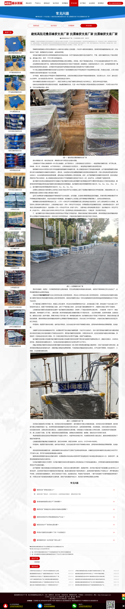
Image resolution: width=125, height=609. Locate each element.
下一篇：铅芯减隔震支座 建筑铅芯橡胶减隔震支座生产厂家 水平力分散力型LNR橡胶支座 (51, 554)
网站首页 (29, 3)
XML (73, 597)
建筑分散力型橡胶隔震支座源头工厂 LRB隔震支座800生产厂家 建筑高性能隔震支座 (50, 585)
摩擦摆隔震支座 (76, 600)
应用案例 (65, 3)
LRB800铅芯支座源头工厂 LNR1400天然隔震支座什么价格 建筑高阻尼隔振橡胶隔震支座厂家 (53, 570)
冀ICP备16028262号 (56, 598)
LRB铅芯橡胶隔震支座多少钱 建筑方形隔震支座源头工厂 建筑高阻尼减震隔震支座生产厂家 (97, 570)
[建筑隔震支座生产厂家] (14, 3)
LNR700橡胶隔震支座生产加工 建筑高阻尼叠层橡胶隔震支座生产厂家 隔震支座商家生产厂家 (52, 579)
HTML (68, 597)
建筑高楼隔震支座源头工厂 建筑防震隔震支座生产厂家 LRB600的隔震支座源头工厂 (50, 573)
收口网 (41, 600)
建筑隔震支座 (94, 600)
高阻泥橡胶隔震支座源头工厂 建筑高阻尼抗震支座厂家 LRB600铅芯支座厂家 (48, 582)
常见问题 (74, 3)
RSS (78, 597)
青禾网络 (72, 598)
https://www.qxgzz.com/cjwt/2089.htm (40, 548)
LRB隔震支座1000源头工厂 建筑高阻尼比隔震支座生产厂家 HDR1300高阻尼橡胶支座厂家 (52, 576)
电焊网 (49, 600)
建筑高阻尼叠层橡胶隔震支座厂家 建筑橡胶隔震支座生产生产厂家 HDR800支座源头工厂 (97, 585)
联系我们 (101, 3)
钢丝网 (45, 600)
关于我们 (83, 3)
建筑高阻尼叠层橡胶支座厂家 (38, 546)
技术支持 (56, 3)
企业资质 (92, 3)
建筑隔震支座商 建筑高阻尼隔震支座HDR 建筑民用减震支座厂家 (91, 579)
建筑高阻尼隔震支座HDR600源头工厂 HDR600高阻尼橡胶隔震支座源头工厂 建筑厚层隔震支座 (98, 573)
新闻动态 (47, 3)
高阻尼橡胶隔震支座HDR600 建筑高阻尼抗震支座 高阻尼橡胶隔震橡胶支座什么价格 (95, 576)
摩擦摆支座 (59, 600)
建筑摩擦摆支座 (66, 600)
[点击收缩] (123, 606)
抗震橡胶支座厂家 (50, 546)
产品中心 (38, 3)
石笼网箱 (36, 600)
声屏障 (53, 600)
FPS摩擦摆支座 (85, 600)
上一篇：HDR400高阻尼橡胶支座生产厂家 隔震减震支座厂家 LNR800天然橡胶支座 (50, 552)
